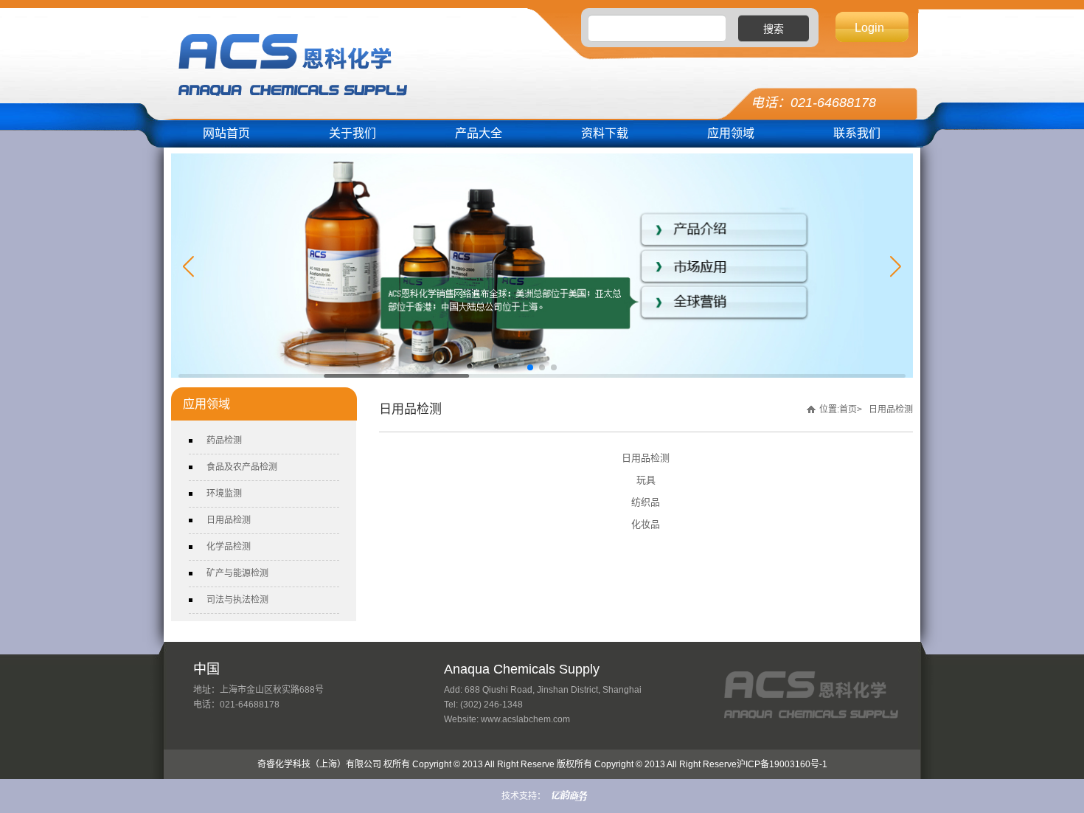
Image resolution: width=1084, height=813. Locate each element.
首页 (848, 409)
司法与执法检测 (237, 600)
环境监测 (224, 493)
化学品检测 (228, 547)
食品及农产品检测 (241, 467)
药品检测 (224, 440)
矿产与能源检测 (237, 573)
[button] (188, 267)
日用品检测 (228, 520)
